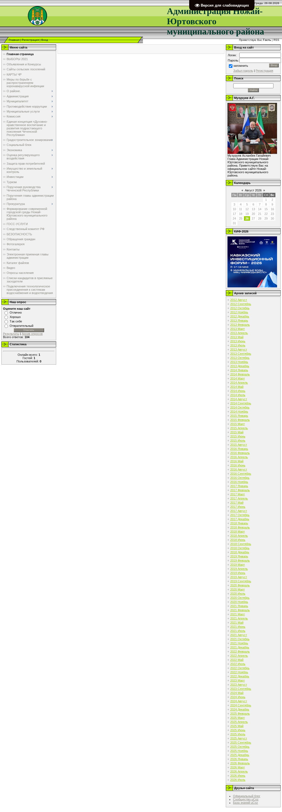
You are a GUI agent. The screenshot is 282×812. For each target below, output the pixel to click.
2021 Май (236, 622)
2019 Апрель (239, 568)
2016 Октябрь (240, 477)
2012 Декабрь (239, 316)
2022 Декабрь (239, 676)
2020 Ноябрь (239, 601)
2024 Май (236, 693)
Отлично (16, 312)
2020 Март (237, 589)
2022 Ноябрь (239, 672)
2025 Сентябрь (240, 742)
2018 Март (237, 531)
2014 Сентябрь (240, 403)
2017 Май (236, 502)
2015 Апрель (239, 428)
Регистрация (30, 39)
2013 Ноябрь (239, 362)
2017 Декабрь (239, 519)
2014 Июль (237, 395)
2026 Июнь (237, 775)
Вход (44, 39)
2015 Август (238, 444)
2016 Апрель (239, 457)
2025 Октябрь (240, 746)
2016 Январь (239, 448)
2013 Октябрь (240, 357)
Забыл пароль (243, 70)
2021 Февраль (240, 610)
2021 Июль (237, 630)
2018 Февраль (240, 527)
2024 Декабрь (239, 709)
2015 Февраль (240, 419)
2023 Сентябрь (240, 688)
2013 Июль (237, 345)
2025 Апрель (239, 721)
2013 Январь (239, 320)
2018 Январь (239, 523)
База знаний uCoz (245, 802)
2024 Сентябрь (240, 705)
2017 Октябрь (240, 515)
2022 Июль (237, 664)
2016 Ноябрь (239, 482)
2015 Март (237, 424)
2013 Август (238, 349)
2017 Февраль (240, 490)
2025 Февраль (240, 713)
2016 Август (238, 469)
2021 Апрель (239, 618)
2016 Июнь (237, 465)
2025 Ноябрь (239, 750)
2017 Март (237, 494)
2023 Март (237, 680)
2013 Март (237, 328)
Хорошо (15, 317)
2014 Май (236, 386)
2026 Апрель (239, 771)
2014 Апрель (239, 382)
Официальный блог (246, 796)
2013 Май (236, 337)
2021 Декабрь (239, 647)
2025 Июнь (237, 730)
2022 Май (236, 659)
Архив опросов (32, 333)
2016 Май (236, 461)
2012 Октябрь (240, 308)
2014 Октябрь (240, 407)
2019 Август (238, 577)
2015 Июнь (237, 436)
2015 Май (236, 432)
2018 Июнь (237, 539)
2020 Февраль (240, 585)
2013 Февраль (240, 324)
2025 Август (238, 738)
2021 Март (237, 614)
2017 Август (238, 510)
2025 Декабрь (239, 755)
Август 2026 (253, 190)
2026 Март (237, 767)
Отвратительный (21, 325)
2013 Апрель (239, 333)
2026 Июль (237, 779)
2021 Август (238, 635)
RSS (276, 39)
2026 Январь (239, 759)
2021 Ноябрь (239, 643)
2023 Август (238, 684)
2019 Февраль (240, 560)
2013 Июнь (237, 341)
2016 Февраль (240, 453)
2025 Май (236, 726)
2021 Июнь (237, 626)
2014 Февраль (240, 374)
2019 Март (237, 564)
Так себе (16, 321)
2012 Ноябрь (239, 312)
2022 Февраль (240, 651)
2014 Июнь (237, 390)
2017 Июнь (237, 506)
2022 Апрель (239, 655)
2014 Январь (239, 370)
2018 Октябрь (240, 548)
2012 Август (238, 299)
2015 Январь (239, 415)
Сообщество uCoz (246, 799)
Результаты (11, 333)
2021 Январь (239, 606)
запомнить (240, 65)
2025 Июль (237, 734)
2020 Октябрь (240, 597)
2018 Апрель (239, 535)
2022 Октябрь (240, 668)
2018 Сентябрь (240, 544)
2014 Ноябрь (239, 411)
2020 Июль (237, 593)
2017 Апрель (239, 498)
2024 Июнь (237, 697)
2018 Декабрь (239, 552)
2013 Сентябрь (240, 353)
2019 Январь (239, 556)
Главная (14, 39)
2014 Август (238, 399)
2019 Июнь (237, 573)
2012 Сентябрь (240, 304)
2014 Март (237, 378)
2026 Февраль (240, 763)
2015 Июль (237, 440)
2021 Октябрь (240, 639)
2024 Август (238, 701)
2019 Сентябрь (240, 581)
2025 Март (237, 717)
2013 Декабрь (239, 366)
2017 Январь (239, 486)
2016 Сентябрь (240, 473)
